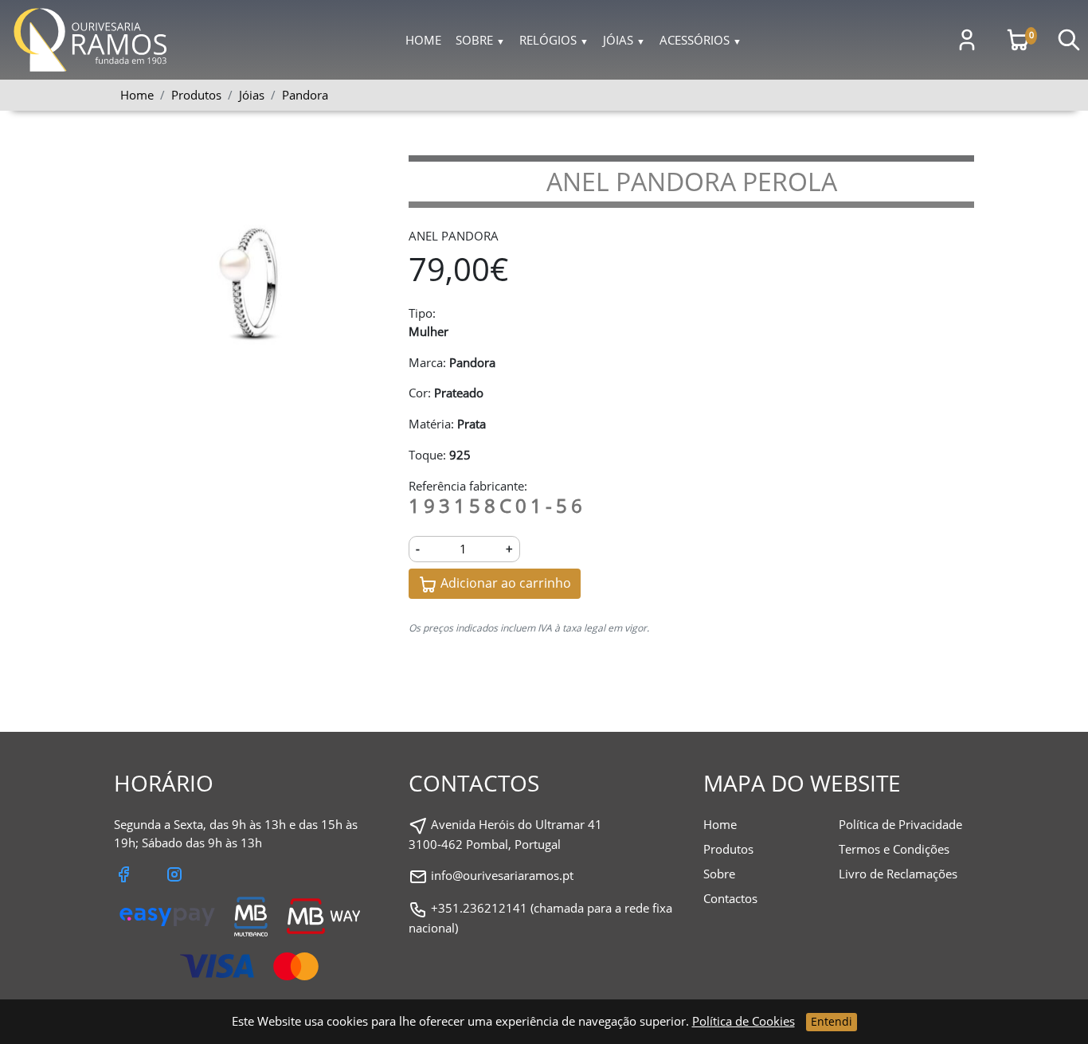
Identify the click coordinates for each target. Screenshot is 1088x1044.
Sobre (480, 40)
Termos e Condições (894, 849)
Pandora (305, 95)
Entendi (831, 1021)
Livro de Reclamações (898, 874)
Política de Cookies (743, 1021)
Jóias (624, 40)
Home (423, 40)
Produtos (728, 849)
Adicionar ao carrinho (504, 583)
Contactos (730, 898)
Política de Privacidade (900, 824)
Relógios (554, 40)
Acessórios (700, 40)
